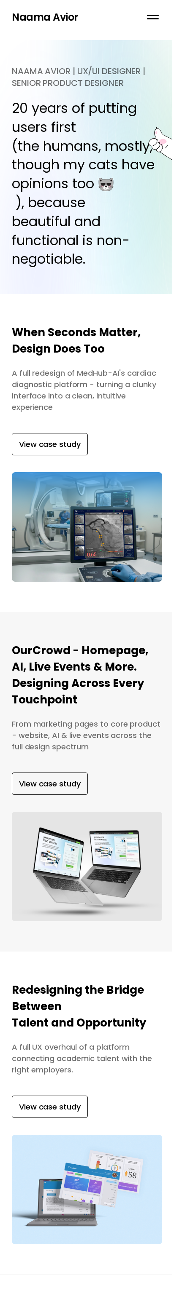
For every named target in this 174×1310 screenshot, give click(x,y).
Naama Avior (45, 17)
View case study (50, 444)
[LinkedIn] (160, 1304)
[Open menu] (153, 17)
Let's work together (42, 1304)
